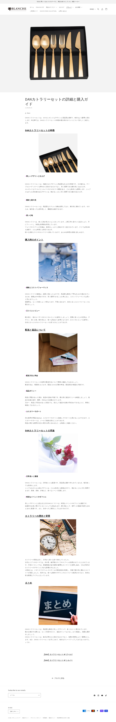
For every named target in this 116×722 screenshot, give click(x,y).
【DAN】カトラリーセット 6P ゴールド (58, 654)
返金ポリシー (25, 717)
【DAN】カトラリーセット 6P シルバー (58, 660)
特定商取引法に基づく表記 (63, 717)
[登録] (39, 695)
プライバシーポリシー (36, 717)
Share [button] (28, 113)
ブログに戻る (59, 678)
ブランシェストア (16, 717)
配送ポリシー (52, 717)
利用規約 (45, 717)
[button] (51, 7)
